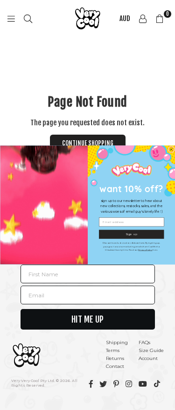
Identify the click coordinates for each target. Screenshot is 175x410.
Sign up (131, 234)
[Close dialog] (171, 149)
